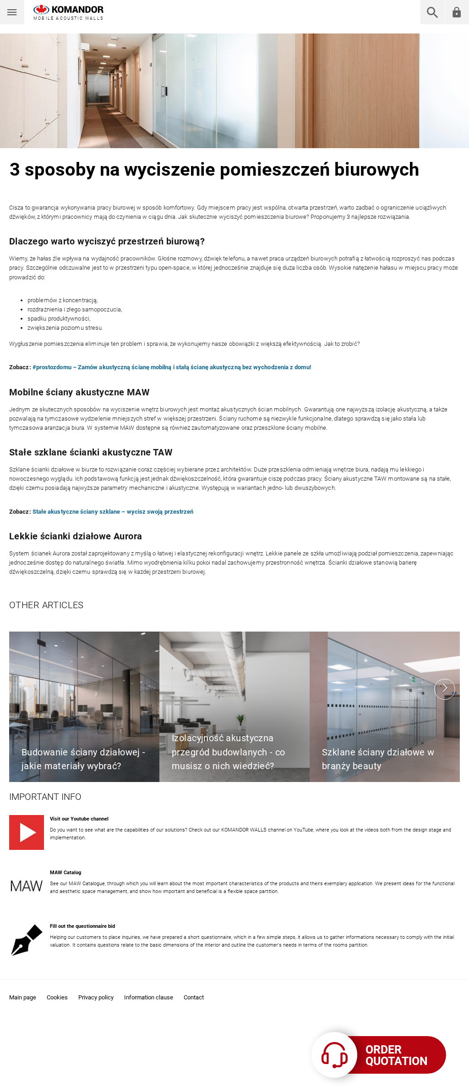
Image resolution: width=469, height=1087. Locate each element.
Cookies (57, 997)
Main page (22, 997)
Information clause (148, 997)
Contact (194, 997)
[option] (84, 707)
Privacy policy (96, 997)
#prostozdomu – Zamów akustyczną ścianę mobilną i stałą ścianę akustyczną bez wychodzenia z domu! (172, 367)
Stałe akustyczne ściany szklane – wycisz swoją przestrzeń (113, 511)
